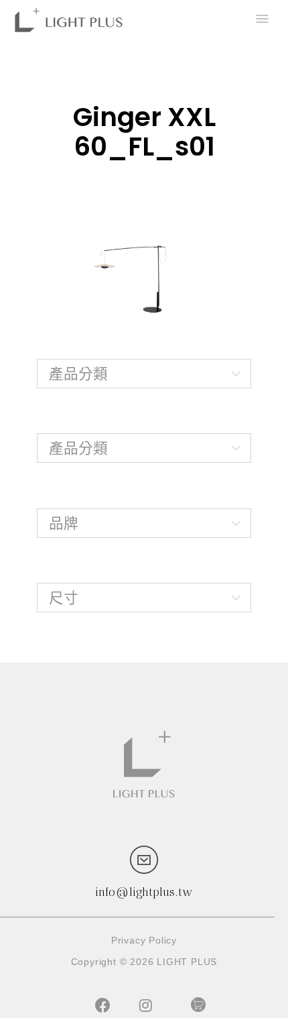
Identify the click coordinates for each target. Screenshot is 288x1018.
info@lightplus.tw (144, 892)
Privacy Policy (144, 940)
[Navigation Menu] (261, 20)
